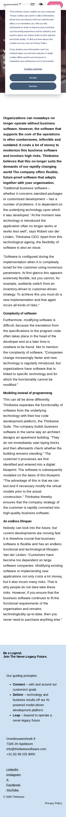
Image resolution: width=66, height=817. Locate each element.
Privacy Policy (53, 803)
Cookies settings (33, 69)
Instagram (13, 774)
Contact (55, 5)
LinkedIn (12, 769)
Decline (33, 86)
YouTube (12, 790)
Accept (33, 77)
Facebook (13, 785)
